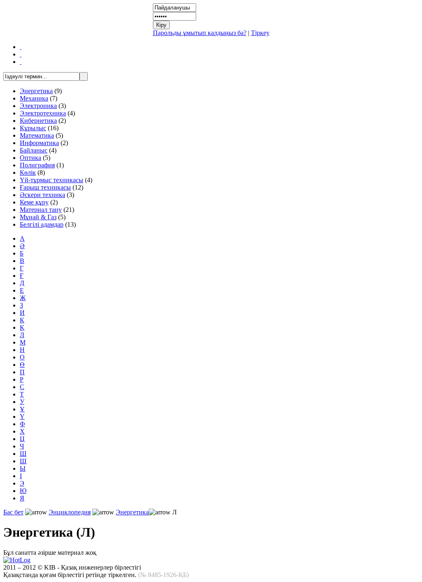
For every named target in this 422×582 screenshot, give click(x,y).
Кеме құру (34, 202)
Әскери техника (42, 194)
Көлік (28, 172)
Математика (37, 135)
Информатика (39, 142)
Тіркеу (260, 32)
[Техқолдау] (20, 61)
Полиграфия (37, 165)
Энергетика (36, 90)
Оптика (30, 157)
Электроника (38, 105)
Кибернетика (38, 120)
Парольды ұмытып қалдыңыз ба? (199, 32)
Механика (34, 98)
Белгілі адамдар (41, 224)
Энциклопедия (70, 512)
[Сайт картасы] (20, 54)
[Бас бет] (20, 46)
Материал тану (41, 209)
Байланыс (33, 150)
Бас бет (13, 512)
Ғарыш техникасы (45, 187)
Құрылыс (33, 127)
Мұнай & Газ (38, 217)
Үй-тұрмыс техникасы (51, 179)
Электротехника (43, 113)
